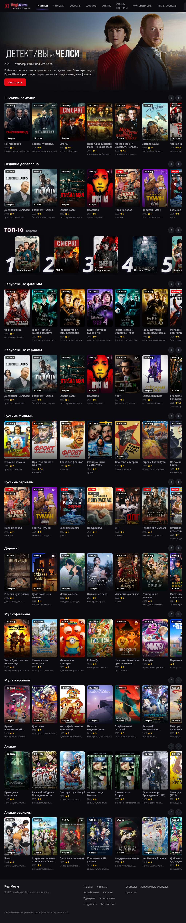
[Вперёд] (178, 98)
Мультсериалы (167, 5)
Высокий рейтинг (19, 98)
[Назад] (171, 98)
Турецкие (89, 898)
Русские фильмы (18, 416)
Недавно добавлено (21, 164)
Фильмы (58, 5)
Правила (131, 892)
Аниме (106, 5)
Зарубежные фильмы (23, 284)
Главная (42, 5)
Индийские (91, 904)
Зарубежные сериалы (23, 350)
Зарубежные (91, 892)
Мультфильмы (142, 5)
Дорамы (91, 5)
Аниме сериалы (122, 5)
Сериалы (75, 5)
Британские (108, 904)
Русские (108, 892)
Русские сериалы (19, 482)
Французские (107, 898)
